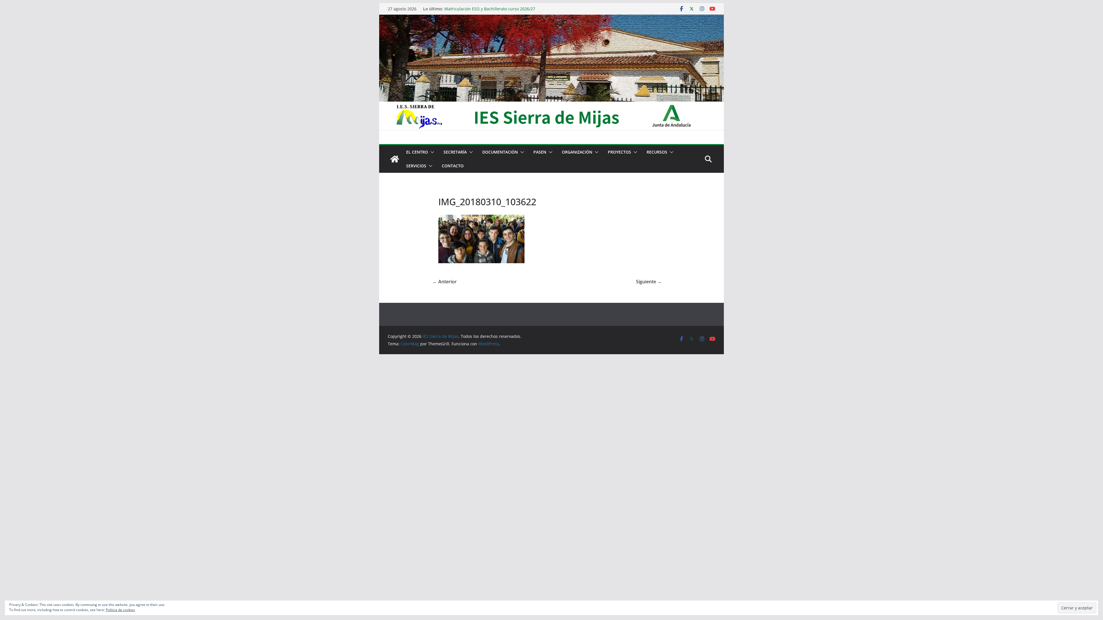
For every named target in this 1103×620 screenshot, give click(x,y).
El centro (417, 152)
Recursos (657, 152)
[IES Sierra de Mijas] (551, 19)
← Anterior (445, 281)
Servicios (416, 165)
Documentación (500, 152)
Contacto (453, 165)
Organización (577, 152)
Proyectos (619, 152)
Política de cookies (120, 609)
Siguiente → (649, 281)
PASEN (539, 152)
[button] (431, 152)
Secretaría (455, 152)
